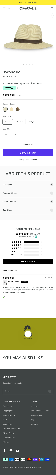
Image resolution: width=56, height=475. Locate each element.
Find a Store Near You (40, 410)
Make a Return (9, 415)
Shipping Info (8, 410)
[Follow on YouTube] (17, 450)
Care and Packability (11, 429)
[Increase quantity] (15, 134)
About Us (34, 406)
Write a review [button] (28, 261)
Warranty (6, 442)
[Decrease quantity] (6, 134)
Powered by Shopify (33, 467)
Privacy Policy (8, 433)
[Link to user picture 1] (9, 302)
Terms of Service (10, 438)
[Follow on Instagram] (11, 450)
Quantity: (6, 129)
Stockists (34, 424)
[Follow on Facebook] (4, 450)
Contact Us (7, 406)
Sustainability (36, 415)
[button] (8, 95)
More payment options (28, 159)
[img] (8, 278)
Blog (32, 419)
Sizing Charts (8, 424)
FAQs (5, 419)
